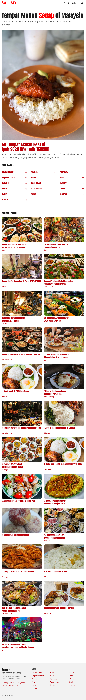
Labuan (34, 688)
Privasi (11, 685)
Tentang (5, 683)
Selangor (53, 672)
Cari (82, 3)
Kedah (71, 682)
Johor (71, 676)
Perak (34, 682)
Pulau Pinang (55, 682)
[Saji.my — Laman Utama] (9, 2)
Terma (18, 685)
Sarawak (72, 685)
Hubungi (13, 683)
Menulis (4, 685)
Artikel (66, 3)
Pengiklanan (22, 683)
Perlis (34, 685)
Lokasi (75, 3)
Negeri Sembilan (38, 676)
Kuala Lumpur (37, 672)
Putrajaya (72, 672)
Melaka (52, 676)
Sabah (52, 685)
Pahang (34, 679)
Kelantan (72, 679)
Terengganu (54, 679)
